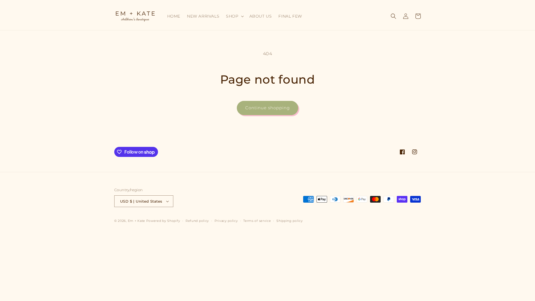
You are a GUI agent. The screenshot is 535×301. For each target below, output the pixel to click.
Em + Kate (136, 221)
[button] (234, 16)
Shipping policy (289, 221)
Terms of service (257, 221)
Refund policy (197, 221)
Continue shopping (267, 107)
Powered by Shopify (163, 221)
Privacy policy (226, 221)
